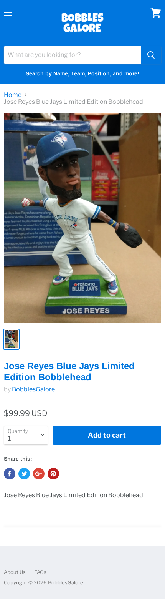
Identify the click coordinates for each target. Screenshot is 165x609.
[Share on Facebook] (9, 473)
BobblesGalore (33, 389)
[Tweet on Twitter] (24, 473)
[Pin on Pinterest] (53, 473)
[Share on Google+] (39, 473)
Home (12, 95)
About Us (15, 572)
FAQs (40, 572)
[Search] (151, 55)
